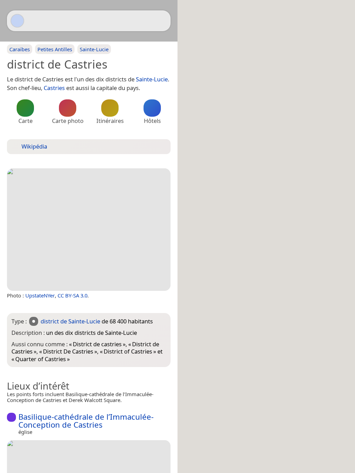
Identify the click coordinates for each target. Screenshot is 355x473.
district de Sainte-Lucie (70, 321)
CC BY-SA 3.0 (72, 295)
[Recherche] (162, 20)
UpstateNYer (40, 295)
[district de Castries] (89, 229)
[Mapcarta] (17, 21)
